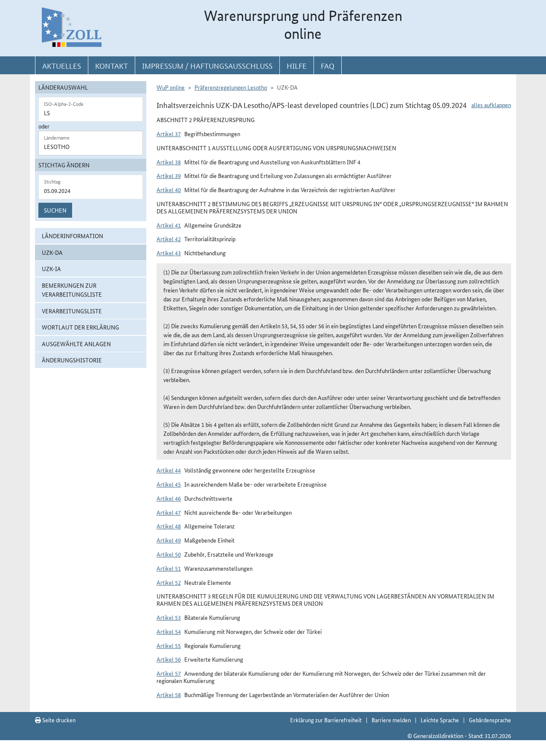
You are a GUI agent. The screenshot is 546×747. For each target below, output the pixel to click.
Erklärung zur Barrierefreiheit (326, 719)
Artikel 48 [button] (169, 526)
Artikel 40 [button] (169, 189)
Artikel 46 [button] (169, 498)
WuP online (171, 87)
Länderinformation (72, 235)
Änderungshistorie (72, 360)
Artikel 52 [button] (169, 582)
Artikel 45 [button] (169, 484)
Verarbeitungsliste (72, 310)
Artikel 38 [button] (169, 162)
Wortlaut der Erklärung (80, 327)
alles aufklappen (491, 104)
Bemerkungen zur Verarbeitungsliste (72, 289)
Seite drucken (58, 719)
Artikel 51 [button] (169, 568)
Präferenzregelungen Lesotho (231, 87)
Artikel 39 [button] (169, 175)
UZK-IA (51, 268)
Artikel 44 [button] (169, 470)
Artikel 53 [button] (169, 617)
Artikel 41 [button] (169, 225)
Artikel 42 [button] (169, 238)
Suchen (55, 210)
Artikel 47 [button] (169, 512)
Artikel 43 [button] (169, 252)
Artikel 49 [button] (169, 540)
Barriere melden (391, 719)
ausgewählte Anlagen (76, 343)
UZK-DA (52, 252)
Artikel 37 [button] (169, 133)
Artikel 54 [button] (169, 631)
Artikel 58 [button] (169, 694)
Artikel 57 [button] (169, 673)
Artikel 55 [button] (169, 645)
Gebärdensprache (490, 719)
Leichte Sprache (440, 719)
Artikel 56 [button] (169, 659)
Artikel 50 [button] (169, 554)
